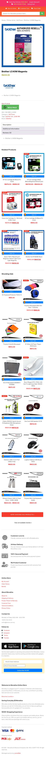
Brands (4, 586)
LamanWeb (17, 753)
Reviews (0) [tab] (7, 133)
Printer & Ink (11, 20)
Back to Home (11, 8)
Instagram (6, 633)
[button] (41, 27)
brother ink (9, 116)
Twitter (5, 635)
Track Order (37, 8)
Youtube (6, 638)
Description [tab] (7, 125)
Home (4, 20)
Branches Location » (8, 696)
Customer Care (25, 8)
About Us (4, 596)
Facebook (6, 630)
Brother (8, 118)
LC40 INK (17, 116)
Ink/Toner (19, 20)
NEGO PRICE (12, 108)
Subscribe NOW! (23, 670)
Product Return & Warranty (9, 600)
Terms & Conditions (7, 605)
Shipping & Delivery (7, 598)
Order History (6, 584)
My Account (5, 581)
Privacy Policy (6, 608)
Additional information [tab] (11, 129)
